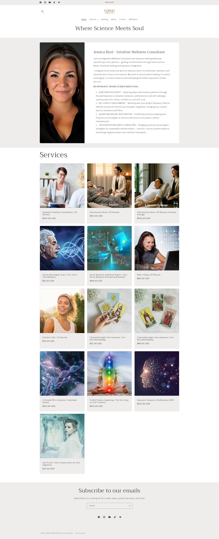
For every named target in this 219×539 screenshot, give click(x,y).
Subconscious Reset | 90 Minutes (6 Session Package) (156, 213)
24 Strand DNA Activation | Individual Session (59, 401)
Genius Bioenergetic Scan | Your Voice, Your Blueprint (59, 276)
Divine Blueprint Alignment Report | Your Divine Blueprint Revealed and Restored (108, 276)
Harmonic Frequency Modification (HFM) (155, 400)
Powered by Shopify (66, 533)
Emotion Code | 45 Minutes (54, 337)
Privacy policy (80, 533)
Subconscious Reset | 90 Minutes (104, 212)
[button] (42, 11)
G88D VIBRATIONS (52, 533)
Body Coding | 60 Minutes (148, 275)
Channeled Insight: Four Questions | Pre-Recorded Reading (155, 338)
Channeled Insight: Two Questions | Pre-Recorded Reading (108, 338)
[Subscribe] (129, 506)
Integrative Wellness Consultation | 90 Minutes (59, 213)
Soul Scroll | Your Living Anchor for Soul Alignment (61, 464)
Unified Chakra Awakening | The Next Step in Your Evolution (109, 401)
